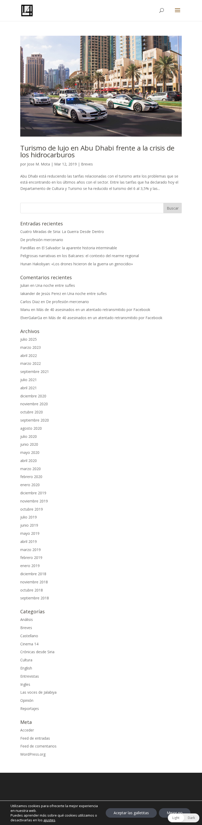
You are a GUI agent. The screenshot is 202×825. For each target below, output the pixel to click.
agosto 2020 (31, 428)
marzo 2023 (30, 347)
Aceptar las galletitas (131, 812)
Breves (87, 164)
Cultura (26, 659)
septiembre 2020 (34, 420)
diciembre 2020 (33, 395)
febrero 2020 (31, 476)
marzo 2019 (30, 549)
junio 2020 (29, 444)
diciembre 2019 (33, 492)
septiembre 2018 (34, 597)
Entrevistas (29, 676)
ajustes (49, 820)
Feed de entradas (35, 738)
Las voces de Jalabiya (38, 692)
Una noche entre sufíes (55, 285)
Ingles (25, 684)
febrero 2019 (31, 557)
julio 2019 (28, 517)
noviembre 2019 (34, 501)
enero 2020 (30, 484)
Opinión (26, 700)
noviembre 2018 (34, 581)
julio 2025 (28, 339)
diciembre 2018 (33, 573)
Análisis (26, 619)
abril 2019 (28, 541)
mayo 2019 (29, 533)
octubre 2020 (31, 411)
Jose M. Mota (38, 164)
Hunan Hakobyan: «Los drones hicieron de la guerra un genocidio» (76, 263)
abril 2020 (28, 460)
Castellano (29, 635)
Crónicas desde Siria (37, 651)
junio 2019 (29, 525)
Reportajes (29, 708)
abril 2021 (28, 387)
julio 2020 (28, 436)
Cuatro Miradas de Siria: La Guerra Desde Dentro (62, 231)
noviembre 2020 (34, 403)
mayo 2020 (29, 452)
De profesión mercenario (41, 239)
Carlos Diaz (30, 301)
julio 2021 (28, 379)
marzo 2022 (30, 363)
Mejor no (175, 812)
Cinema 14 (29, 643)
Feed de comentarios (38, 746)
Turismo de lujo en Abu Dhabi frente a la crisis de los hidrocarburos (97, 151)
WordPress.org (33, 754)
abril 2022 (28, 355)
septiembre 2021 (34, 371)
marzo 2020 (30, 468)
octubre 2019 (31, 509)
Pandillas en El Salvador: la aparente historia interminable (68, 247)
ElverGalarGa (31, 317)
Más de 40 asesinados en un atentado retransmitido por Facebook (93, 309)
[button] (183, 817)
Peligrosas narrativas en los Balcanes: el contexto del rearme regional (79, 255)
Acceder (27, 730)
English (26, 668)
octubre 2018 (31, 590)
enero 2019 (30, 565)
